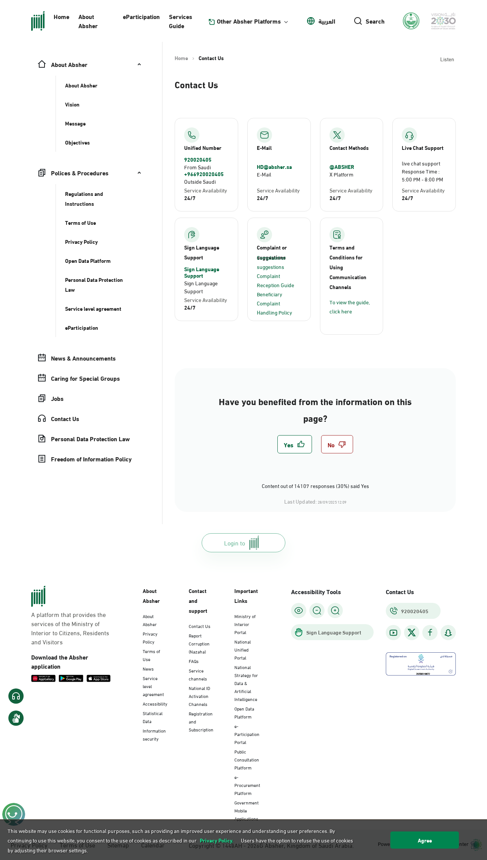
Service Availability (205, 190)
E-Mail (264, 174)
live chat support (421, 163)
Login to (234, 542)
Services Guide (180, 21)
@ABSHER (341, 167)
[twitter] (411, 632)
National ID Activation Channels (199, 696)
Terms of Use (151, 655)
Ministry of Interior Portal (245, 624)
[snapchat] (448, 632)
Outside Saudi (200, 181)
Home (61, 16)
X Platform (341, 174)
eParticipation (141, 16)
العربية (326, 20)
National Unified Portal (242, 649)
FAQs (194, 661)
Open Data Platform (244, 712)
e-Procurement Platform (247, 785)
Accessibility (155, 703)
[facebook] (429, 632)
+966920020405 (204, 174)
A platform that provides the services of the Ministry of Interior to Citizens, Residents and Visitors (70, 628)
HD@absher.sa (274, 167)
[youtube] (393, 632)
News (148, 668)
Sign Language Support (201, 272)
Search (375, 20)
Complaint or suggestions (271, 262)
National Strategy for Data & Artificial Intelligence (246, 683)
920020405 (198, 159)
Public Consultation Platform (246, 759)
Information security (154, 734)
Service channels (198, 674)
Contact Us (199, 626)
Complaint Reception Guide (275, 280)
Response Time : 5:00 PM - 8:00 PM (422, 175)
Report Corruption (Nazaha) (199, 643)
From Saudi (197, 167)
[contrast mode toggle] (298, 610)
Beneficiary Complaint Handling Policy (274, 303)
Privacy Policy (150, 637)
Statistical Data (152, 717)
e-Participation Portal (246, 734)
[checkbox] (294, 444)
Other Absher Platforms (248, 20)
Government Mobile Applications (246, 810)
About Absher (88, 21)
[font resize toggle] (316, 610)
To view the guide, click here (349, 306)
